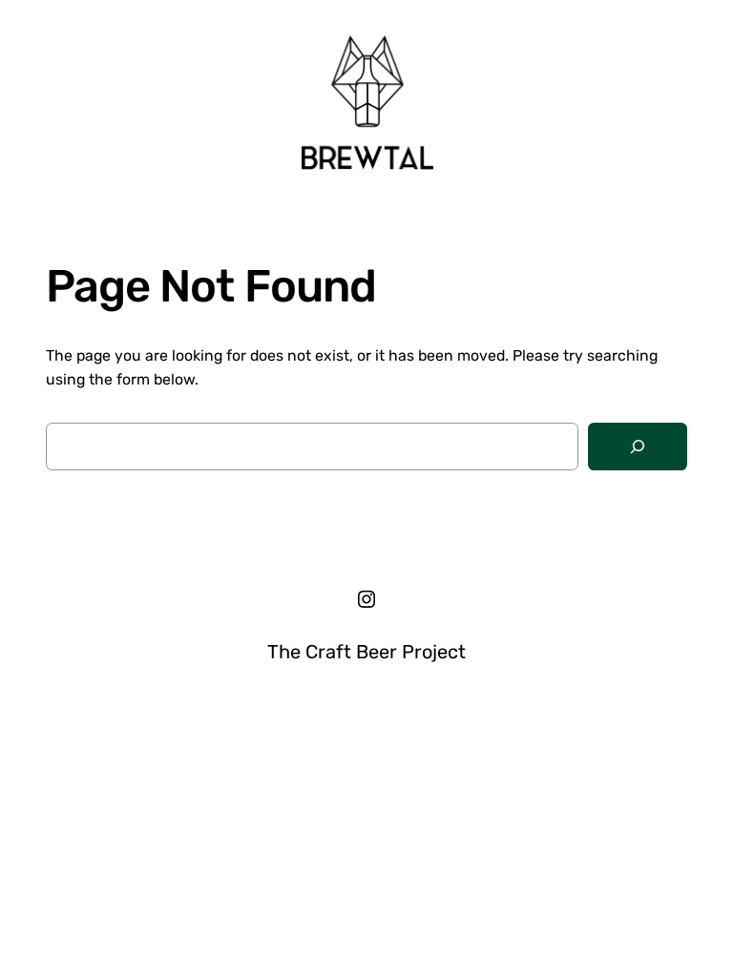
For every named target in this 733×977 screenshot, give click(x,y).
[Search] (637, 447)
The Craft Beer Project (366, 651)
